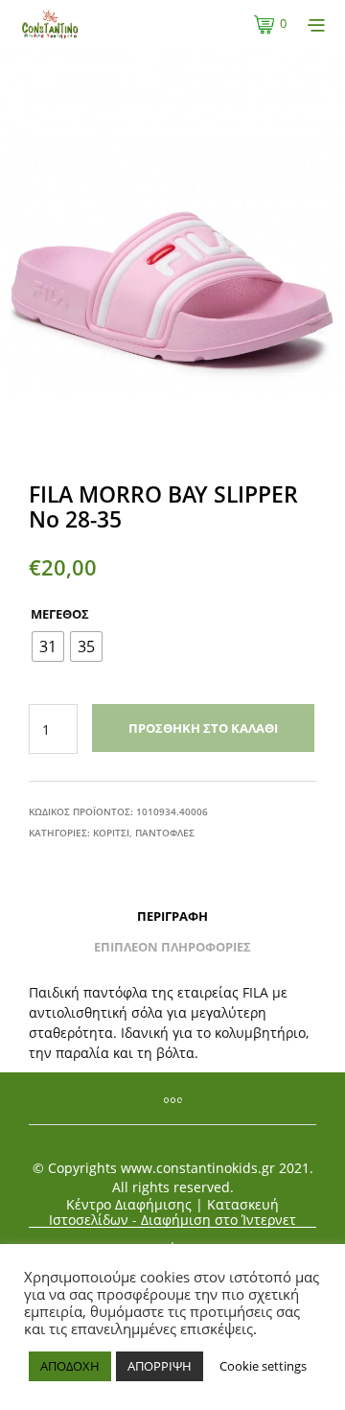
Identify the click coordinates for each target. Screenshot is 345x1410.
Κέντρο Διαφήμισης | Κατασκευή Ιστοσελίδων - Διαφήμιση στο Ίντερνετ (172, 1212)
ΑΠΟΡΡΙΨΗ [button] (159, 1366)
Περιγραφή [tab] (172, 916)
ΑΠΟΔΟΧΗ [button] (70, 1366)
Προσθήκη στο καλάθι (203, 728)
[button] (270, 24)
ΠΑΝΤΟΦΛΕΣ (165, 832)
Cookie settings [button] (263, 1366)
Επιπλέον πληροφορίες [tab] (172, 946)
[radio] (48, 646)
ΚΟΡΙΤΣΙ (111, 832)
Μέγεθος (60, 614)
